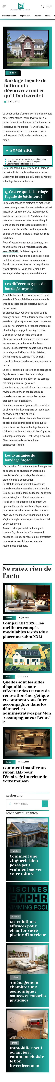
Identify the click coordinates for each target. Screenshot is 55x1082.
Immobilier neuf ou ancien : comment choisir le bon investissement (27, 1057)
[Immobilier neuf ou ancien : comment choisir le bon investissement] (27, 1024)
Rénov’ (13, 73)
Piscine (15, 916)
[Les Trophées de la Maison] (20, 6)
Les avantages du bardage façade (21, 164)
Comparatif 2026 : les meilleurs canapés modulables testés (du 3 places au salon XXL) (26, 630)
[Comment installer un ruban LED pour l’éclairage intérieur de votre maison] (27, 743)
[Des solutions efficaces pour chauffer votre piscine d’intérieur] (27, 898)
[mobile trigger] (5, 6)
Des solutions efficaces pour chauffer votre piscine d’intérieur (28, 928)
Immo (14, 1043)
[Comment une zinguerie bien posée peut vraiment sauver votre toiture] (27, 832)
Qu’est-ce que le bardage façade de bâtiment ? (26, 159)
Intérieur (9, 618)
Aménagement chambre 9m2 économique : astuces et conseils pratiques (28, 991)
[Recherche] (42, 6)
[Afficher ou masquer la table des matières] (40, 150)
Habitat (8, 762)
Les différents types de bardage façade (23, 161)
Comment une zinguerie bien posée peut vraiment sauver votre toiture (26, 865)
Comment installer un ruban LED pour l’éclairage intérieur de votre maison (25, 774)
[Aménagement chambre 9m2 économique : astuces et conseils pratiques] (27, 959)
